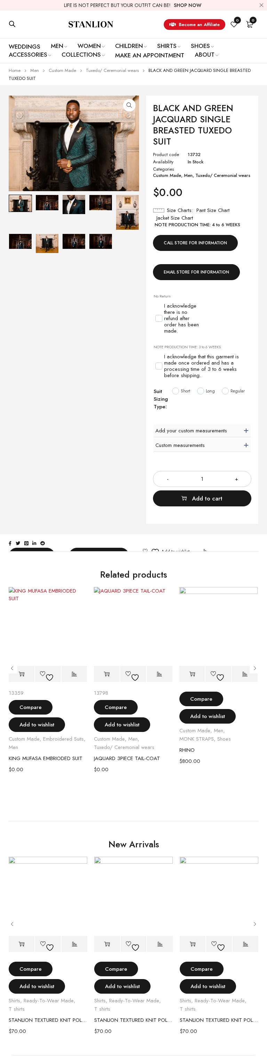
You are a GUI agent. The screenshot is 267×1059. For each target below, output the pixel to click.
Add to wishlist (36, 724)
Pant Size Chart (212, 210)
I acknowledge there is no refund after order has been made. (181, 319)
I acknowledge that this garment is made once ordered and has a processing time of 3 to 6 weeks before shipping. (201, 366)
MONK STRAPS (196, 739)
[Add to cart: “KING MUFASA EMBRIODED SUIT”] (21, 674)
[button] (129, 105)
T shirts (17, 1009)
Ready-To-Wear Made (49, 1000)
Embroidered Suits (63, 739)
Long (210, 391)
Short (185, 391)
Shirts (14, 1000)
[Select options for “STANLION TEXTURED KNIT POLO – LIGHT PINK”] (21, 944)
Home (15, 70)
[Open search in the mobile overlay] (12, 24)
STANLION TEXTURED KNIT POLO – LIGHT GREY (133, 1020)
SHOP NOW (187, 5)
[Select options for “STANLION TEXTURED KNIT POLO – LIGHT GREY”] (107, 944)
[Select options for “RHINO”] (192, 674)
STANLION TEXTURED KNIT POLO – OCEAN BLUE (219, 1020)
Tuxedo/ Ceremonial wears (112, 70)
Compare (30, 707)
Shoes (224, 739)
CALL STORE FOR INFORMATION (195, 243)
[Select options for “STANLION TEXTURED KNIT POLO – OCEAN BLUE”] (192, 944)
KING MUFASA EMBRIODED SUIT (45, 758)
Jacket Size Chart (174, 218)
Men (34, 70)
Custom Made (62, 70)
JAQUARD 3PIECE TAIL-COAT (127, 758)
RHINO (187, 750)
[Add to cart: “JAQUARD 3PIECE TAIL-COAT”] (107, 674)
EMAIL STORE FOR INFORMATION (196, 272)
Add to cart (207, 498)
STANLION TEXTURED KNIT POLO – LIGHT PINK (48, 1020)
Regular (237, 391)
